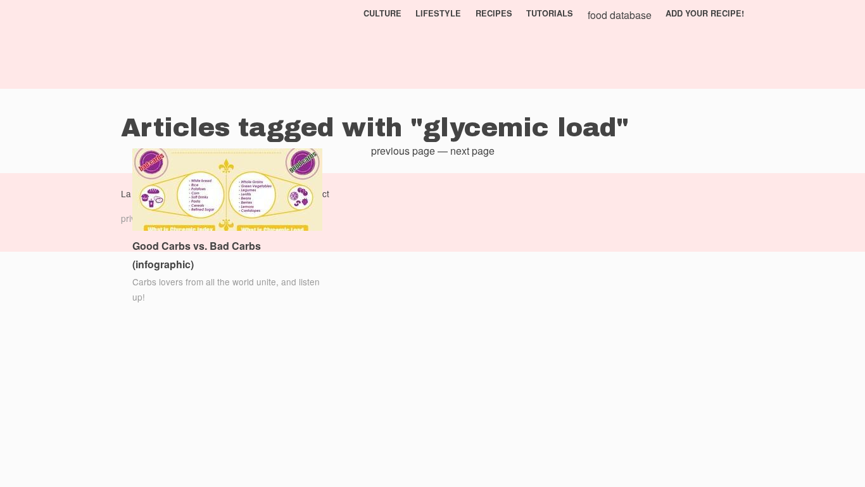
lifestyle (438, 13)
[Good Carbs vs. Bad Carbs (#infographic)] (227, 191)
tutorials (549, 13)
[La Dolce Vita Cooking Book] (159, 44)
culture (382, 13)
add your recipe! (705, 13)
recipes (494, 13)
